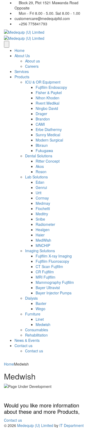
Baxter (41, 303)
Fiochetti (43, 208)
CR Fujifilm (45, 271)
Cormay (42, 198)
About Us (22, 55)
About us (32, 61)
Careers (32, 66)
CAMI (40, 124)
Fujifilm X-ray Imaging (54, 256)
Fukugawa (44, 150)
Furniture (32, 314)
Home (20, 50)
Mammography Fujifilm (55, 282)
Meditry (42, 213)
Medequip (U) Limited (35, 425)
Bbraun (42, 145)
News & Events (27, 340)
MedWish (43, 240)
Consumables (36, 329)
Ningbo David (47, 108)
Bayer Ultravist (48, 287)
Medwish (43, 324)
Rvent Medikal (47, 103)
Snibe (40, 219)
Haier (40, 234)
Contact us (23, 345)
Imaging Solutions (40, 250)
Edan (40, 182)
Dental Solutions (38, 155)
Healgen (43, 229)
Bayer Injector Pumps (54, 292)
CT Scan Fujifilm (49, 266)
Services (22, 71)
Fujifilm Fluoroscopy (52, 261)
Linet (40, 319)
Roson (41, 171)
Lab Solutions (36, 176)
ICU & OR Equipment (42, 82)
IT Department (71, 425)
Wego (40, 308)
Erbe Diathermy (49, 129)
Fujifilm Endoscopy (51, 87)
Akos (40, 166)
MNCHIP (43, 245)
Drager (41, 113)
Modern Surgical (49, 140)
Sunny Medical (48, 134)
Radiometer (45, 224)
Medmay (43, 203)
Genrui (41, 187)
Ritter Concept (48, 161)
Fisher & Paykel (49, 92)
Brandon (43, 118)
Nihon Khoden (47, 97)
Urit (38, 192)
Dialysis (31, 298)
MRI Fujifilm (45, 277)
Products (22, 76)
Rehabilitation (36, 335)
